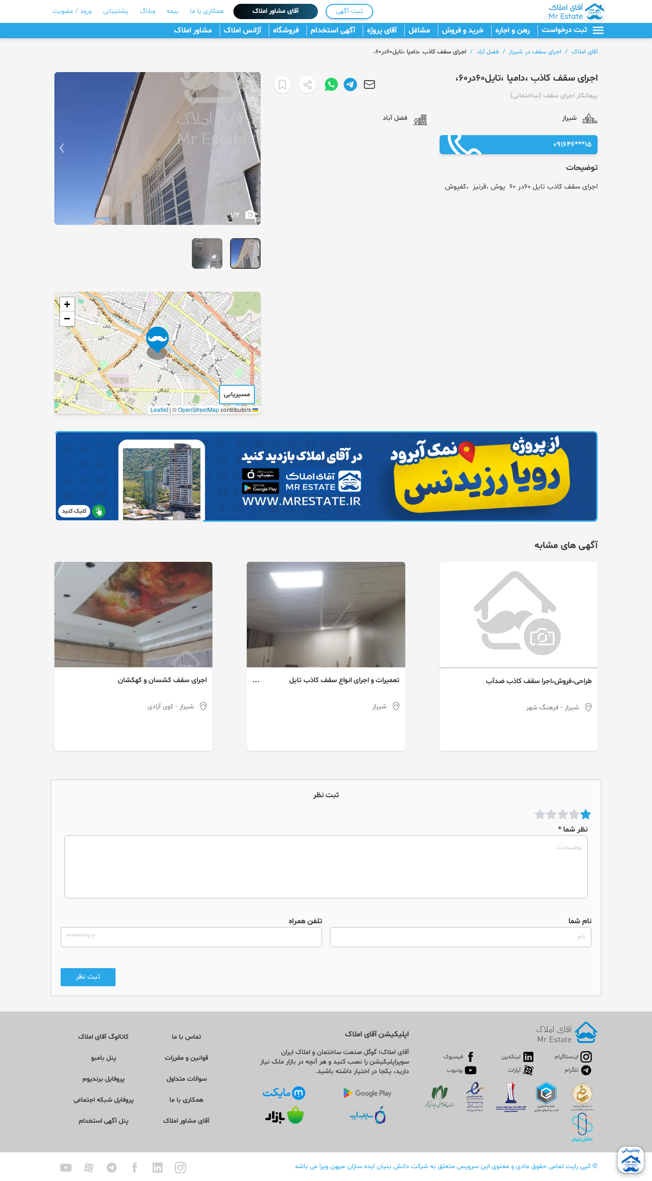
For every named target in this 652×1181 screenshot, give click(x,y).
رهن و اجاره (512, 30)
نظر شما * (573, 829)
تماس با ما (186, 1037)
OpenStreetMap (198, 409)
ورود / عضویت (72, 11)
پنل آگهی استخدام (103, 1121)
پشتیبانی (115, 11)
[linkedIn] (157, 1167)
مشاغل (419, 30)
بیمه (173, 11)
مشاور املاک (193, 30)
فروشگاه (286, 30)
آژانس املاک (242, 30)
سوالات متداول (187, 1079)
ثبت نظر (88, 977)
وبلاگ (147, 11)
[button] (157, 343)
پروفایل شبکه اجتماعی (104, 1100)
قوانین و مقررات (186, 1058)
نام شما (579, 921)
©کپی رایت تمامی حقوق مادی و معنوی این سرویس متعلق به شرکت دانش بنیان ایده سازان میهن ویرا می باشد (446, 1166)
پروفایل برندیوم (104, 1079)
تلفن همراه (305, 921)
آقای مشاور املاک (275, 11)
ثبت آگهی (349, 11)
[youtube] (65, 1167)
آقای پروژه (382, 30)
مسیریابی (237, 394)
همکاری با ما (207, 11)
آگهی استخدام (333, 30)
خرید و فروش (463, 30)
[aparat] (88, 1167)
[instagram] (180, 1167)
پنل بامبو (103, 1058)
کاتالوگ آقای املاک (103, 1037)
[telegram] (111, 1167)
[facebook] (134, 1167)
